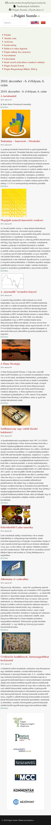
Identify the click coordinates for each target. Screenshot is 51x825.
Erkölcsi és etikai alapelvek (15, 48)
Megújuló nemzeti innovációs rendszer (22, 220)
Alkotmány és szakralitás (14, 579)
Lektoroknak (9, 58)
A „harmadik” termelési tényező (19, 292)
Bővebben (4, 107)
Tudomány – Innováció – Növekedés (20, 141)
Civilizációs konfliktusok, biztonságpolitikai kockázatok (25, 658)
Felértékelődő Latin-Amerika (17, 527)
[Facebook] (26, 9)
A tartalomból (8, 96)
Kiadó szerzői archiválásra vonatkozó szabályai (24, 62)
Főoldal (7, 34)
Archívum (8, 41)
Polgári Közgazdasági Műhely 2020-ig (20, 69)
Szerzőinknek (10, 55)
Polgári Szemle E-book (14, 65)
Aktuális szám (10, 38)
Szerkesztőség (10, 45)
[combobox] (15, 22)
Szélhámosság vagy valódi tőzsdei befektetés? (19, 430)
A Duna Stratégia (10, 364)
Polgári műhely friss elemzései (17, 51)
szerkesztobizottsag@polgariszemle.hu (27, 2)
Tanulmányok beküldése (28, 6)
